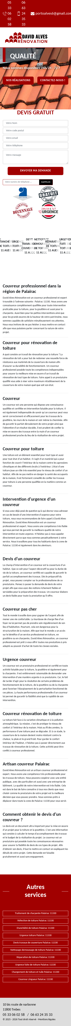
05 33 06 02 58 (9, 13)
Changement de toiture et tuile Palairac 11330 (35, 972)
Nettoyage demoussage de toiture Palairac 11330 (35, 950)
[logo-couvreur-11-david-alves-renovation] (26, 37)
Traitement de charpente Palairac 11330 (35, 913)
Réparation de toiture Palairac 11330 (35, 957)
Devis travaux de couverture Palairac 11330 (35, 942)
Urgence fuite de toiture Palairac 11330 (35, 964)
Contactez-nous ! (52, 80)
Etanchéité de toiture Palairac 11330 (35, 928)
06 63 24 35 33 (23, 13)
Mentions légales (46, 1019)
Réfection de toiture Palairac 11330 (35, 920)
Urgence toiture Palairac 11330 (35, 935)
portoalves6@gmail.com (52, 14)
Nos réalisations (18, 80)
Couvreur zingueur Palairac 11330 (35, 979)
